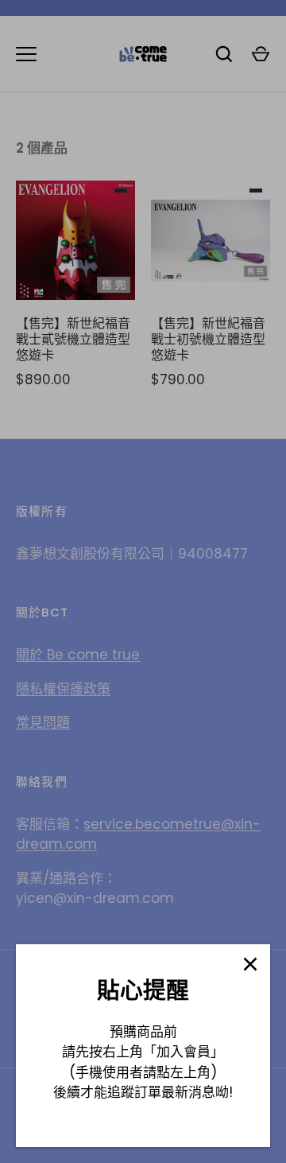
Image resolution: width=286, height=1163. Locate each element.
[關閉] (250, 964)
